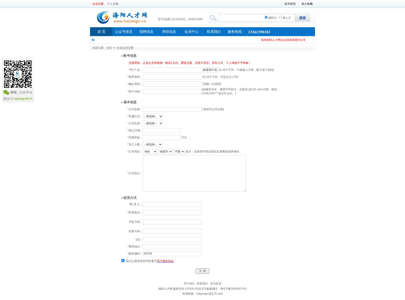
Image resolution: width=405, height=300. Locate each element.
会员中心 (191, 32)
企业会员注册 (125, 47)
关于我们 (189, 283)
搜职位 (272, 17)
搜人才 (286, 17)
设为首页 (290, 3)
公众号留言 (124, 32)
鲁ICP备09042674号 (234, 288)
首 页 (101, 32)
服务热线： (236, 32)
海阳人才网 (165, 288)
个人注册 (112, 3)
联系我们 (214, 32)
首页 (109, 47)
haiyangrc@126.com (209, 293)
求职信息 (169, 32)
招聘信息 (146, 32)
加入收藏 (307, 3)
